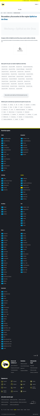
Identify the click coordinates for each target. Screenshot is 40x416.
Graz (3, 143)
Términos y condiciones (34, 372)
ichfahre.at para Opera (4, 402)
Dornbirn (4, 211)
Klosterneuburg (5, 307)
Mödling (4, 318)
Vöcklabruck (24, 267)
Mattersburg (24, 147)
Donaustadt (5, 240)
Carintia (5, 12)
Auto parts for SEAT (29, 69)
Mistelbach (4, 323)
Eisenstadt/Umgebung (25, 140)
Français (11, 409)
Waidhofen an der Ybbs (6, 346)
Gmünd (4, 298)
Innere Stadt (5, 251)
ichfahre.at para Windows (13, 402)
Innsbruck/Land (24, 209)
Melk (3, 321)
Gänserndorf (5, 300)
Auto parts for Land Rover (5, 83)
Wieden (4, 283)
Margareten (5, 263)
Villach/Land (24, 196)
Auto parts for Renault (21, 74)
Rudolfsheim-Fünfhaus (6, 276)
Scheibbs (4, 332)
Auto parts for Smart (13, 71)
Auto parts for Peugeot (11, 76)
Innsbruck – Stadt (25, 207)
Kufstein (23, 216)
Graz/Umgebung (5, 147)
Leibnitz (4, 152)
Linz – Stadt (24, 247)
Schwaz (23, 225)
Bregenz (4, 207)
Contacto (12, 372)
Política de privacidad (33, 367)
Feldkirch (4, 214)
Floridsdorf (4, 244)
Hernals (4, 247)
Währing (4, 281)
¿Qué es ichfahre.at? (14, 365)
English (25, 409)
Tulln (3, 337)
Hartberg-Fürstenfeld (6, 149)
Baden (4, 296)
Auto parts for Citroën (29, 74)
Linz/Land (23, 249)
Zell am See (4, 189)
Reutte (23, 223)
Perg (23, 251)
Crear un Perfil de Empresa (25, 366)
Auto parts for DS (4, 76)
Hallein (4, 178)
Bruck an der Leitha (6, 293)
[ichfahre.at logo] (3, 4)
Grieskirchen (24, 242)
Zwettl (4, 348)
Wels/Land (24, 272)
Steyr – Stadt (24, 263)
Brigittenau (5, 235)
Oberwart (23, 154)
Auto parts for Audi (4, 66)
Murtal (4, 161)
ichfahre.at (5, 414)
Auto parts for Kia (20, 81)
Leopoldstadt (5, 258)
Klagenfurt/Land (25, 185)
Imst (23, 211)
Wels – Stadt (24, 269)
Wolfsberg (24, 199)
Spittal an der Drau (9, 12)
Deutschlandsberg (6, 140)
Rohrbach (23, 256)
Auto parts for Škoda (12, 69)
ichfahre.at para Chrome (5, 399)
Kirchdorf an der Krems (26, 244)
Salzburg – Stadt (5, 183)
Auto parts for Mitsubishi (13, 78)
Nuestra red (22, 368)
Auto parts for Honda (29, 78)
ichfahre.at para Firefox (13, 399)
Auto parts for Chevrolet (5, 86)
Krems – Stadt (5, 314)
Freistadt (23, 238)
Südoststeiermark (6, 165)
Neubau (4, 269)
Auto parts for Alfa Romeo (5, 74)
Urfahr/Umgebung (25, 265)
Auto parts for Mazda (13, 81)
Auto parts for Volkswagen (20, 69)
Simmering (4, 278)
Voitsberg (4, 168)
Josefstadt (4, 254)
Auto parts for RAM (5, 88)
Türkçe (8, 409)
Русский (4, 409)
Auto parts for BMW (12, 66)
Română (18, 409)
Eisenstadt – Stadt (25, 138)
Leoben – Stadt (5, 154)
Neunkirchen (5, 325)
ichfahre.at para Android (22, 402)
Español (15, 409)
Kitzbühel (23, 214)
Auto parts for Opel (4, 69)
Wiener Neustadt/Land (6, 339)
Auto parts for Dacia (14, 74)
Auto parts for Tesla (20, 71)
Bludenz (4, 209)
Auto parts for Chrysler (13, 86)
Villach (23, 192)
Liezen (4, 156)
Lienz (23, 220)
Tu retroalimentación (14, 370)
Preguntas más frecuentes (15, 367)
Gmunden (23, 240)
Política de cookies (33, 370)
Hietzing (4, 249)
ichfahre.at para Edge (22, 399)
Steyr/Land (24, 260)
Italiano (22, 409)
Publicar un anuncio (24, 363)
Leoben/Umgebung (6, 159)
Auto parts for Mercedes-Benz (28, 66)
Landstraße (4, 256)
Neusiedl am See (24, 149)
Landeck (23, 218)
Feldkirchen (24, 178)
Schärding (24, 258)
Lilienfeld (4, 316)
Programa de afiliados (24, 370)
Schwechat (4, 334)
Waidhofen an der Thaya (7, 343)
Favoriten (4, 242)
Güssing (23, 143)
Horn (3, 305)
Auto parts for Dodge (22, 86)
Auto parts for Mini (14, 83)
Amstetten (4, 291)
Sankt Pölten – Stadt (6, 327)
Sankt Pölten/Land (6, 330)
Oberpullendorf (24, 152)
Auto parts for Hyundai (20, 76)
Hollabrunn (4, 303)
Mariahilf (4, 265)
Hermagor (23, 180)
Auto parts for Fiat (27, 71)
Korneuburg (5, 309)
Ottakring (4, 272)
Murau (4, 163)
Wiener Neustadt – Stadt (7, 341)
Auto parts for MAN (19, 88)
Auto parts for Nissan (21, 78)
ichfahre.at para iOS (4, 404)
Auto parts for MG (20, 83)
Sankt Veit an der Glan (25, 189)
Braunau (23, 233)
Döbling (4, 238)
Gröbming (4, 145)
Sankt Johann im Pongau (7, 180)
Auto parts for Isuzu (27, 81)
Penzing (4, 274)
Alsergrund (4, 233)
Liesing (4, 260)
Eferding (23, 235)
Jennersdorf (24, 145)
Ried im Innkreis (24, 254)
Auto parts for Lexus (5, 78)
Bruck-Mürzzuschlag (6, 138)
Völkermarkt (24, 194)
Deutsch (28, 409)
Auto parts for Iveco (12, 88)
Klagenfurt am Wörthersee (27, 183)
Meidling (4, 267)
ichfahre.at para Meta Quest (13, 404)
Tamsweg (4, 187)
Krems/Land (5, 312)
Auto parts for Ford (19, 66)
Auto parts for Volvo (28, 83)
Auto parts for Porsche (5, 71)
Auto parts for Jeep (29, 86)
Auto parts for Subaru (5, 81)
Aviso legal (32, 365)
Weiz (3, 170)
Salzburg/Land (5, 185)
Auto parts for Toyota (28, 76)
